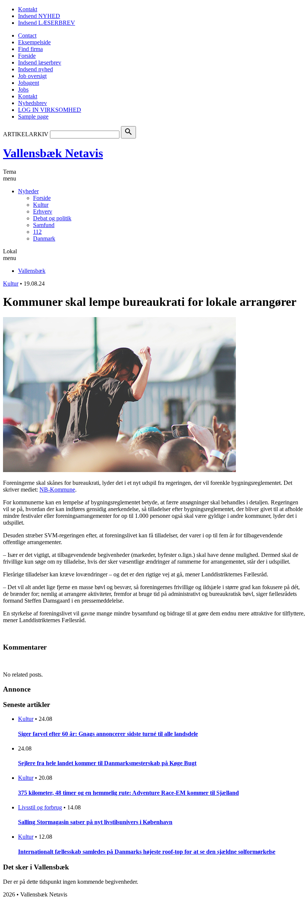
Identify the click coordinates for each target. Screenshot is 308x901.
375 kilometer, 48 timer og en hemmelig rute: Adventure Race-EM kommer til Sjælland (128, 793)
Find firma (30, 49)
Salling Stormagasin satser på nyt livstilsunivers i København (95, 822)
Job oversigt (32, 76)
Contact (27, 35)
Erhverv (42, 211)
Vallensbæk (31, 271)
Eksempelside (34, 42)
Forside (27, 56)
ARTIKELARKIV (25, 134)
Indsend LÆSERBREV (46, 23)
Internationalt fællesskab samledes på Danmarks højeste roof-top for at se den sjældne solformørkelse (146, 851)
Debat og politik (52, 218)
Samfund (43, 225)
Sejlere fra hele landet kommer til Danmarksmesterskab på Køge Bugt (107, 763)
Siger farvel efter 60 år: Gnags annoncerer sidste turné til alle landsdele (108, 734)
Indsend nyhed (35, 69)
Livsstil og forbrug (40, 807)
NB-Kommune (57, 489)
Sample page (33, 116)
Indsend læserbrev (39, 62)
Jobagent (28, 83)
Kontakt (27, 9)
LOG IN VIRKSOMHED (49, 110)
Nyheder (28, 191)
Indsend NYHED (39, 16)
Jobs (23, 89)
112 (37, 232)
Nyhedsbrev (32, 103)
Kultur (40, 205)
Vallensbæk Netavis (53, 153)
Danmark (44, 238)
